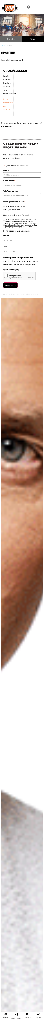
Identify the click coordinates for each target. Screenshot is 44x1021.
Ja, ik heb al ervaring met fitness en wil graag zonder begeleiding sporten (20, 220)
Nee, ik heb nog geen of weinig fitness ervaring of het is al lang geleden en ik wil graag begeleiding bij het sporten (21, 225)
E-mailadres (9, 181)
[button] (41, 7)
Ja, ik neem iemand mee (15, 206)
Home (3, 45)
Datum (6, 236)
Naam (6, 170)
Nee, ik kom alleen (12, 210)
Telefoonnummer (11, 191)
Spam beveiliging (11, 269)
